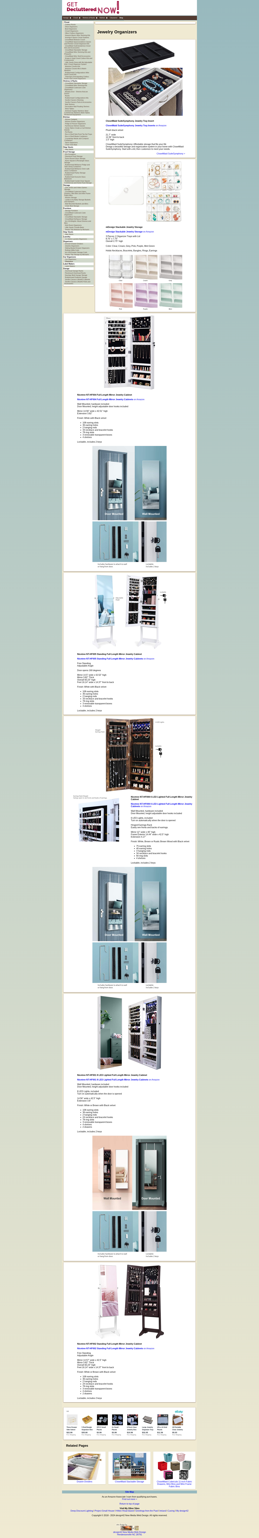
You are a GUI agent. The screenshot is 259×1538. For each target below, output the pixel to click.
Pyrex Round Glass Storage (75, 158)
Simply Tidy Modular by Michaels (77, 230)
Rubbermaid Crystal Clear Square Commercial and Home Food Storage (78, 182)
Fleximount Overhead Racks (75, 273)
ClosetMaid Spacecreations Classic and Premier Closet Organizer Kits (77, 43)
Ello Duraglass (70, 154)
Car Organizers (70, 259)
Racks (67, 96)
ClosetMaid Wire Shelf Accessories (78, 56)
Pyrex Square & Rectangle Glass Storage (76, 162)
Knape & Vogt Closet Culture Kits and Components (78, 59)
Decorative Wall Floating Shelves (77, 107)
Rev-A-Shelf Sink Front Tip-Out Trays (78, 134)
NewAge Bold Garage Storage (76, 275)
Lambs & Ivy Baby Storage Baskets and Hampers (77, 201)
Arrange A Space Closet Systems (77, 37)
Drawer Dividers (84, 1481)
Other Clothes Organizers (74, 33)
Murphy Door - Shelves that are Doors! (76, 93)
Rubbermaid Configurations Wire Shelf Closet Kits (76, 73)
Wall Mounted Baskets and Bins (76, 204)
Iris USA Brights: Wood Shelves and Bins (77, 222)
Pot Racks (68, 132)
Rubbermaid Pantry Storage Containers (75, 174)
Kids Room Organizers (73, 225)
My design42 (182, 1511)
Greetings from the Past (146, 1511)
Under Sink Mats (71, 145)
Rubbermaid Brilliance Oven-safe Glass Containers (76, 170)
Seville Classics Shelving (74, 100)
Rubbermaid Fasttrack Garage (76, 277)
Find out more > (129, 1499)
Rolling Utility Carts (72, 250)
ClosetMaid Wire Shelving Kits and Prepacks (77, 53)
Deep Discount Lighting (82, 1511)
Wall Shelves (70, 104)
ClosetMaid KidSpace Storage (76, 219)
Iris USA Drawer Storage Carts (76, 252)
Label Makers (70, 266)
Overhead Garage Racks (74, 271)
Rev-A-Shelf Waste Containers (76, 136)
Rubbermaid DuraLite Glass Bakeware (75, 178)
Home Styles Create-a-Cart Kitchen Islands (77, 129)
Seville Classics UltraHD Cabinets (77, 280)
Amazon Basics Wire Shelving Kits (77, 35)
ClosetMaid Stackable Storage (76, 50)
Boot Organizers (71, 29)
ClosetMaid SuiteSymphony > (171, 153)
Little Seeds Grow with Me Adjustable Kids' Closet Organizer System (78, 63)
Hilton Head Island (125, 1511)
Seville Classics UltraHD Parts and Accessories (77, 283)
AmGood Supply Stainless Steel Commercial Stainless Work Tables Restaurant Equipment (77, 113)
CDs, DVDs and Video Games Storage (75, 188)
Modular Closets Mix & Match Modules (75, 69)
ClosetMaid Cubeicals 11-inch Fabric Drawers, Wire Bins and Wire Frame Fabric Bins (174, 1484)
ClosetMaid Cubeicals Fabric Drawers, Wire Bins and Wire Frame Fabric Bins (77, 193)
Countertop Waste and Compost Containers (76, 139)
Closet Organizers (71, 31)
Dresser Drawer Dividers (74, 244)
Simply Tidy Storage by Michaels (77, 255)
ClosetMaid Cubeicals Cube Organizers (75, 88)
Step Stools (69, 149)
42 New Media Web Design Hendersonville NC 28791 (129, 1533)
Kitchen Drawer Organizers (75, 121)
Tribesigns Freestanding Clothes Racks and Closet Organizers (76, 78)
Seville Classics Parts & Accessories (78, 102)
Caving (171, 1511)
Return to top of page (129, 1504)
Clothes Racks (70, 25)
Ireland (162, 1511)
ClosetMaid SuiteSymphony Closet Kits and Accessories (77, 47)
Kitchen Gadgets (71, 119)
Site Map (129, 1492)
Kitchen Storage (71, 198)
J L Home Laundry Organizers (76, 239)
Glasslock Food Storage (74, 156)
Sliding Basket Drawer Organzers (77, 248)
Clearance (69, 261)
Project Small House (104, 1511)
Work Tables (69, 109)
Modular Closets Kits (72, 66)
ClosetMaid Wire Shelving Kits (76, 85)
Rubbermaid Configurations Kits (76, 98)
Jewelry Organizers (72, 246)
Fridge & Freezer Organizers (75, 124)
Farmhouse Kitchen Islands (75, 126)
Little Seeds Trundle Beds (74, 227)
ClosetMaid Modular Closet (75, 40)
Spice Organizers (71, 143)
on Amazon (136, 125)
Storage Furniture (71, 211)
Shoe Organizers (71, 27)
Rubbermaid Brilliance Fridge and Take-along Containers (77, 166)
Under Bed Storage (72, 206)
